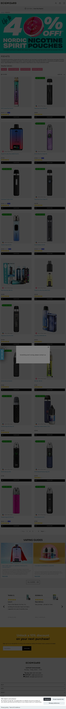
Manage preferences (54, 703)
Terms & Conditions (14, 707)
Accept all (47, 699)
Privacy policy (5, 707)
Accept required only (58, 699)
